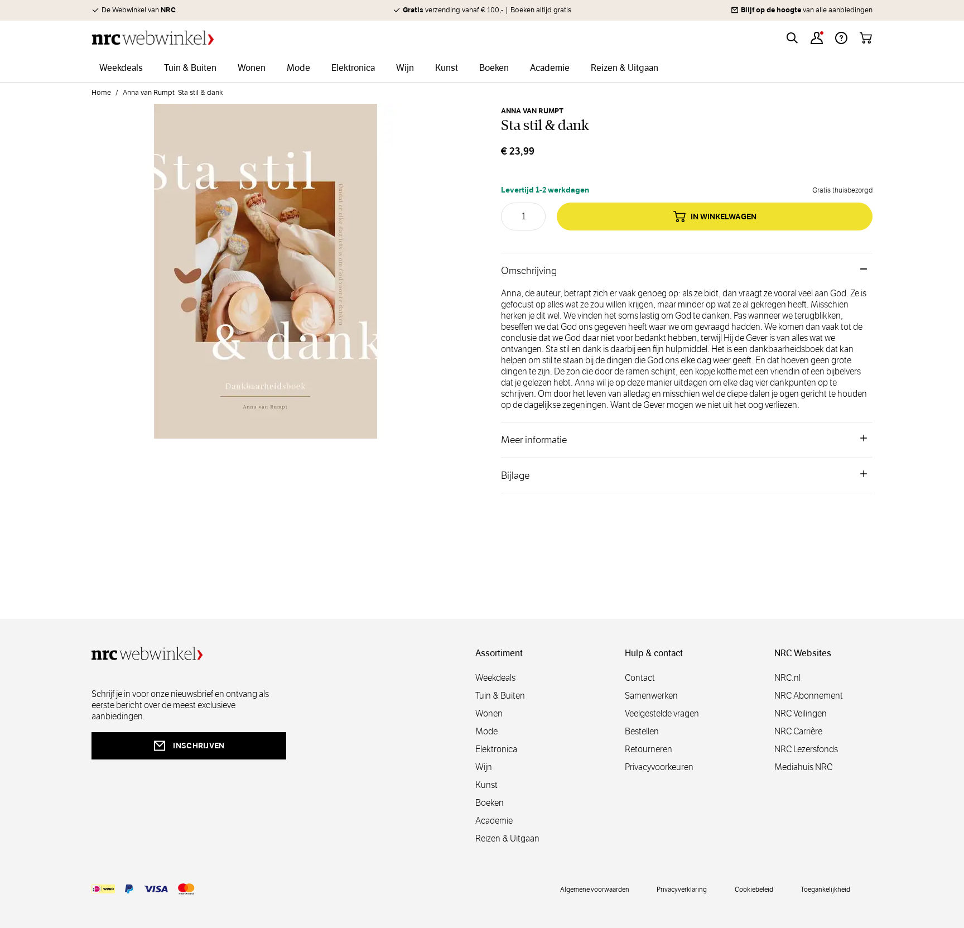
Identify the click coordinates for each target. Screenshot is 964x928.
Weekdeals (495, 678)
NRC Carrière (798, 731)
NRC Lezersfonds (806, 749)
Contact (640, 678)
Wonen (489, 713)
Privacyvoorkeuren (659, 767)
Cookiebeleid (754, 888)
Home (101, 92)
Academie (494, 820)
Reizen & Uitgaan (507, 838)
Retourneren (648, 749)
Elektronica (496, 749)
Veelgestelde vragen (662, 713)
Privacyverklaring (682, 888)
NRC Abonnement (808, 695)
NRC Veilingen (800, 713)
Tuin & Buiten (500, 695)
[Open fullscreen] (265, 278)
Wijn (483, 767)
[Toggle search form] (792, 38)
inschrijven (198, 746)
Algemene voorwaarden (594, 888)
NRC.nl (787, 678)
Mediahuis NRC (803, 767)
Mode (486, 731)
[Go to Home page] (152, 37)
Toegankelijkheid (825, 888)
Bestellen (642, 731)
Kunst (486, 785)
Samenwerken (651, 695)
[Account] (816, 38)
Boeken (489, 803)
